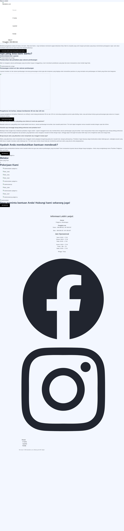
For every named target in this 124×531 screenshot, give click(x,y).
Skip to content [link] (4, 1)
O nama (15, 18)
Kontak (14, 34)
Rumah (14, 10)
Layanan (15, 26)
